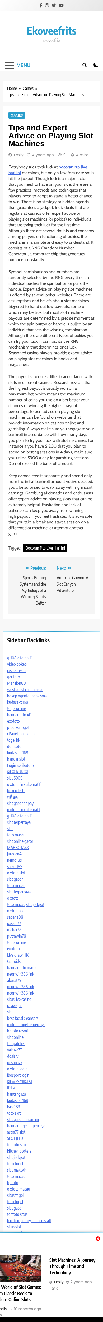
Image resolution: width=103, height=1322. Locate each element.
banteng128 (16, 1094)
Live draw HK (18, 955)
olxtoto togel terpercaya (26, 1024)
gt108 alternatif (19, 657)
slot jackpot (35, 904)
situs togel (15, 1195)
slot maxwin (17, 1170)
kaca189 (13, 1106)
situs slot (14, 1227)
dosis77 (13, 1056)
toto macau (16, 835)
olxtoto (13, 898)
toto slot (14, 1113)
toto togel (15, 1163)
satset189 (14, 866)
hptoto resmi (17, 1031)
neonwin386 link (20, 974)
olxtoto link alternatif (23, 784)
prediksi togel (18, 727)
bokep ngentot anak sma (27, 695)
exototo (13, 721)
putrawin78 (16, 936)
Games (17, 115)
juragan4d (15, 853)
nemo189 (14, 860)
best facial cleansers (22, 1018)
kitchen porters (19, 1151)
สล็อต (12, 797)
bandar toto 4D (19, 714)
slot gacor (15, 879)
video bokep (17, 664)
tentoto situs (17, 1144)
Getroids (14, 961)
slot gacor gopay (20, 803)
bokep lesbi (16, 790)
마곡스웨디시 (19, 1081)
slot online (15, 1037)
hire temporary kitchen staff (29, 1220)
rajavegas (14, 1005)
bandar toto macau (22, 967)
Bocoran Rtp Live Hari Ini (45, 548)
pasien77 (14, 923)
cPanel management (23, 733)
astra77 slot (16, 1132)
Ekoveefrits (51, 30)
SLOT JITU (15, 1138)
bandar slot (16, 759)
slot (10, 828)
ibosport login (18, 1075)
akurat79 (14, 980)
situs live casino (19, 999)
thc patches (16, 1043)
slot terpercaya (19, 822)
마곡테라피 (17, 771)
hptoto (12, 1182)
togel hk (13, 740)
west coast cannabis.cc (25, 689)
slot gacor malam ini (23, 1119)
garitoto (13, 676)
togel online (16, 708)
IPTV (11, 1087)
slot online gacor (20, 841)
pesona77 (14, 1062)
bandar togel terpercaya (26, 1125)
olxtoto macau (18, 1189)
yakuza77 (14, 1049)
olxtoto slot (16, 872)
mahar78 (14, 929)
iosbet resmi (16, 670)
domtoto (14, 746)
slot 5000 (15, 778)
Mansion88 (16, 683)
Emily (19, 155)
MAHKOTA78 (18, 847)
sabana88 (15, 917)
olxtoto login (17, 910)
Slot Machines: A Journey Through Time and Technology (72, 1266)
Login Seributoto (20, 765)
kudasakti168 (17, 702)
